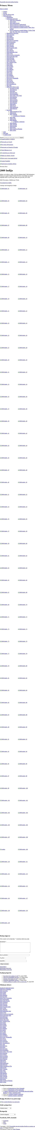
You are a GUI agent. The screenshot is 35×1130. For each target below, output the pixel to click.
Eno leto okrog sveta (8, 14)
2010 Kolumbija (14, 94)
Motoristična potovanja (12, 33)
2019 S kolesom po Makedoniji (18, 24)
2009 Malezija (13, 108)
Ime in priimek (3, 955)
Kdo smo (5, 133)
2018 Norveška (10, 59)
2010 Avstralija (14, 100)
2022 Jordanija (10, 43)
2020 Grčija (10, 53)
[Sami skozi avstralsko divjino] (8, 163)
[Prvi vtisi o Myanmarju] (6, 144)
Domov (5, 11)
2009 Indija (13, 104)
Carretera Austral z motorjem (15, 1094)
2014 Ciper (9, 72)
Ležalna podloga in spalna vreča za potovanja (15, 981)
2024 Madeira (10, 37)
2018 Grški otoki (11, 61)
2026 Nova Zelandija (15, 20)
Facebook (5, 1120)
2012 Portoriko (10, 82)
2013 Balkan (10, 75)
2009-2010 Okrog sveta (13, 87)
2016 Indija (9, 63)
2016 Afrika (10, 65)
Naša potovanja (7, 16)
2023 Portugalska (11, 42)
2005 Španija (13, 123)
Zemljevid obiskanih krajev (7, 988)
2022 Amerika (10, 46)
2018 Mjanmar (10, 58)
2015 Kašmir (10, 66)
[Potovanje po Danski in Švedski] (9, 147)
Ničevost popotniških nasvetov (11, 977)
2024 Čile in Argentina (12, 40)
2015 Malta (9, 68)
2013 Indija (9, 74)
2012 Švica (9, 79)
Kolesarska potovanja (12, 18)
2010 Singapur (13, 101)
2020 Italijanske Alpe (12, 52)
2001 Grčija (13, 130)
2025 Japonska (10, 34)
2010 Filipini (13, 98)
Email (4, 1123)
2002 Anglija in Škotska (16, 129)
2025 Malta (9, 36)
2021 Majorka (10, 50)
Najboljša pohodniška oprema (11, 980)
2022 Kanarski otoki (12, 47)
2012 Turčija (10, 81)
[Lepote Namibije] (5, 161)
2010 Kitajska (13, 97)
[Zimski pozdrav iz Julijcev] (7, 139)
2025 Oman (13, 21)
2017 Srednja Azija (11, 62)
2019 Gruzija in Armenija (13, 55)
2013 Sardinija (10, 76)
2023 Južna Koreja (14, 23)
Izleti (4, 132)
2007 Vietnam (13, 114)
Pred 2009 (9, 110)
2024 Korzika (10, 39)
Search (2, 137)
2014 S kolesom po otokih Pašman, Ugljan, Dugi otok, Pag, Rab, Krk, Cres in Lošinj (22, 31)
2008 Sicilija (13, 113)
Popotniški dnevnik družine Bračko (9, 2)
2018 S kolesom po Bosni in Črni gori (19, 26)
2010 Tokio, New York (16, 95)
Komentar (3, 941)
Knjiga (5, 13)
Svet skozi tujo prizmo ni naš (10, 976)
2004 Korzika (13, 126)
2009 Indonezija (14, 107)
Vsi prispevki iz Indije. (6, 182)
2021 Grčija (10, 49)
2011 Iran (9, 85)
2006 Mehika (13, 120)
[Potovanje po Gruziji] (6, 142)
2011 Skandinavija (11, 84)
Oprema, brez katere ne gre (10, 979)
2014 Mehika (10, 69)
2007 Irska (12, 117)
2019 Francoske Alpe (12, 56)
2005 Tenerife (13, 124)
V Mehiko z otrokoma (18, 121)
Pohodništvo (10, 17)
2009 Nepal (13, 105)
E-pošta (2, 958)
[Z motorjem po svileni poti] (7, 153)
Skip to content (4, 8)
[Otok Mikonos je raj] (6, 150)
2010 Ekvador (13, 92)
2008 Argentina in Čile (15, 111)
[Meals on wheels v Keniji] (7, 155)
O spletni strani (7, 134)
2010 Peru (12, 91)
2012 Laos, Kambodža (12, 78)
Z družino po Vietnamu (19, 116)
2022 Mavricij (10, 45)
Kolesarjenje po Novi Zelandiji (16, 1088)
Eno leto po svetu (14, 88)
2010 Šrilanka (13, 103)
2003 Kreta (13, 127)
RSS (4, 1122)
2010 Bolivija (13, 89)
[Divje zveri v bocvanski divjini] (8, 158)
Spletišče (2, 961)
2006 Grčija (13, 118)
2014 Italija (9, 71)
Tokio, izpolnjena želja (15, 1092)
